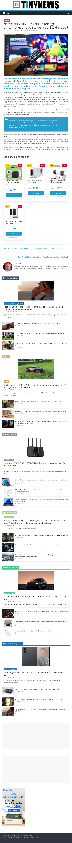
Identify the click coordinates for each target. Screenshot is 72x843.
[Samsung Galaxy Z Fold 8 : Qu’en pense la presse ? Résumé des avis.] (36, 648)
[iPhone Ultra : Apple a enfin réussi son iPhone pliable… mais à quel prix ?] (8, 688)
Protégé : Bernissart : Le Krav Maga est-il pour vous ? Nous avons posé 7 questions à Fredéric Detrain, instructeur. (35, 521)
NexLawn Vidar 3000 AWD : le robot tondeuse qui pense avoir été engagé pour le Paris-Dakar (35, 386)
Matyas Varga (18, 311)
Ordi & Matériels (8, 460)
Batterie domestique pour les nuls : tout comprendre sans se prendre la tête (38, 402)
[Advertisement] (36, 736)
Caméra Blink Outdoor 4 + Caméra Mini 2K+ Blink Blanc (13, 182)
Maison (6, 381)
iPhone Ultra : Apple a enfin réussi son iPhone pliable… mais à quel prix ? (37, 689)
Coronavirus (34, 30)
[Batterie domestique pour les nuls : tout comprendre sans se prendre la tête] (8, 401)
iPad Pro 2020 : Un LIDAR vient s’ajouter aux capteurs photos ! (44, 257)
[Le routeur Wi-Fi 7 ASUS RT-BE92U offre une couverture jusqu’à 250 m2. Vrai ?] (36, 439)
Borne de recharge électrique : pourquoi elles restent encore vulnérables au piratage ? (41, 545)
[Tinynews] (4, 13)
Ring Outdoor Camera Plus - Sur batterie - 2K (14, 222)
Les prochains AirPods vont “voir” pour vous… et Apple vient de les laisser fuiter (39, 699)
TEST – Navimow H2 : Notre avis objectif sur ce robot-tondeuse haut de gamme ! (40, 333)
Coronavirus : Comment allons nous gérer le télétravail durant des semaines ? (34, 248)
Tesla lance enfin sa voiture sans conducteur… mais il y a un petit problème (35, 597)
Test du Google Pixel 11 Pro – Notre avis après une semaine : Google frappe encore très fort (33, 308)
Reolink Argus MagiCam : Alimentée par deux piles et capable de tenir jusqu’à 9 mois (40, 412)
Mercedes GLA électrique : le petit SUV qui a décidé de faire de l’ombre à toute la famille (41, 535)
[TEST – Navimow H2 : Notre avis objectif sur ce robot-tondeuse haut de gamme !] (8, 332)
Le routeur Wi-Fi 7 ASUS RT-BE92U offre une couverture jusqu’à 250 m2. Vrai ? (34, 464)
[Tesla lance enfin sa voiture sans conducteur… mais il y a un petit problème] (36, 572)
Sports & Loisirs (8, 517)
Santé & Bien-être (9, 593)
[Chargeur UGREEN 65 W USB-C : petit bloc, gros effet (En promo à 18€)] (8, 630)
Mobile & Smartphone (10, 303)
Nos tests (20, 303)
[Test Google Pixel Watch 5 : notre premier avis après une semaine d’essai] (8, 323)
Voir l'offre (13, 195)
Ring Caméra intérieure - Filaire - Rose (35, 181)
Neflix (39, 30)
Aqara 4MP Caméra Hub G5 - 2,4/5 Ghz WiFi (57, 181)
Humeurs (6, 20)
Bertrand (17, 30)
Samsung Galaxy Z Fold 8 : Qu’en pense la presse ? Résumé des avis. (34, 673)
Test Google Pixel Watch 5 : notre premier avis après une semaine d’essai (37, 323)
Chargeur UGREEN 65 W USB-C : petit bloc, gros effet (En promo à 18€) (36, 631)
